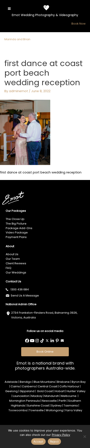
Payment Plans (16, 237)
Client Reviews (16, 263)
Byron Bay (79, 382)
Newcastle (49, 401)
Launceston (21, 396)
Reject (54, 441)
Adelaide (11, 382)
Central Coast (47, 386)
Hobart (60, 391)
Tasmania (71, 405)
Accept (38, 441)
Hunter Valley (76, 391)
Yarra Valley (73, 410)
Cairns (15, 386)
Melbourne (69, 396)
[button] (27, 340)
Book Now (78, 24)
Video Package (17, 232)
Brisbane (63, 382)
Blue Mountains (44, 382)
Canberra (29, 386)
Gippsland (27, 391)
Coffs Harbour (69, 386)
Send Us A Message (25, 295)
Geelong (11, 391)
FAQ (8, 268)
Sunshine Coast (38, 405)
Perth (62, 401)
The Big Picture (16, 224)
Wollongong (54, 410)
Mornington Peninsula (24, 401)
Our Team (13, 259)
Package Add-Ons (19, 228)
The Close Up (15, 219)
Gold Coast (44, 391)
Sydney (56, 405)
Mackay (36, 396)
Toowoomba (18, 410)
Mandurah (51, 396)
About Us (12, 254)
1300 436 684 (19, 289)
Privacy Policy (61, 434)
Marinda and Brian (17, 39)
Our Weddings (16, 272)
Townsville (36, 410)
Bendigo (26, 382)
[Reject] (84, 436)
